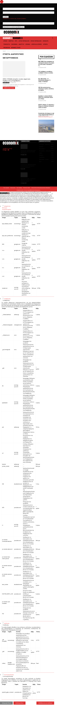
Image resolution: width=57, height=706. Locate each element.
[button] (52, 38)
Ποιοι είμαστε (6, 187)
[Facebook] (3, 150)
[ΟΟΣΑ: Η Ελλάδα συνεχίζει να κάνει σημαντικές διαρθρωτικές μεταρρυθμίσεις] (19, 69)
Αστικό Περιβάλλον (24, 41)
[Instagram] (4, 150)
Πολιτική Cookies (26, 187)
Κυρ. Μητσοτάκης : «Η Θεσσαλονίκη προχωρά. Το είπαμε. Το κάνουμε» (44, 80)
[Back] (3, 4)
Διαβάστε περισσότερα (9, 87)
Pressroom (6, 47)
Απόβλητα (45, 41)
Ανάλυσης (6, 623)
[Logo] (8, 38)
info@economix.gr (7, 148)
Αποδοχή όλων (19, 703)
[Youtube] (8, 150)
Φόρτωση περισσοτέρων (45, 117)
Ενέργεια (11, 41)
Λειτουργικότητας (9, 674)
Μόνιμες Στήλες (15, 47)
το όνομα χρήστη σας (8, 10)
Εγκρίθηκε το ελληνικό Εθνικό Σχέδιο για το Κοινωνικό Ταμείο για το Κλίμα (45, 97)
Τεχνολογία (6, 44)
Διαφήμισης (7, 298)
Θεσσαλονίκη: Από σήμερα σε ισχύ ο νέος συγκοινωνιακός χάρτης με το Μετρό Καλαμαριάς (46, 115)
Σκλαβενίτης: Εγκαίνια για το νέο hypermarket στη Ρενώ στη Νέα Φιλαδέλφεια (28, 152)
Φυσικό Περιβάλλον (36, 41)
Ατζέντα (45, 44)
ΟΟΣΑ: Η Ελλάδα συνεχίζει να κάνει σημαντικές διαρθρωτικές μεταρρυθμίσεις (16, 80)
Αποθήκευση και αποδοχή (45, 703)
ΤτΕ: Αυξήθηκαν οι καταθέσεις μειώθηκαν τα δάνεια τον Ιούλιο (45, 72)
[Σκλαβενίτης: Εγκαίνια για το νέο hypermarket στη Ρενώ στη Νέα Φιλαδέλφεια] (28, 146)
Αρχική (5, 41)
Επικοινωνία (12, 187)
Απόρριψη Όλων (6, 703)
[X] (7, 150)
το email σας (6, 25)
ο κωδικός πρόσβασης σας (10, 15)
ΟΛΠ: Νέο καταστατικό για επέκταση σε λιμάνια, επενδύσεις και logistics (46, 89)
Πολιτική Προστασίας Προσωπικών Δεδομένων (40, 187)
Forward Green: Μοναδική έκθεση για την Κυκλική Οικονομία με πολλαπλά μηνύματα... (28, 166)
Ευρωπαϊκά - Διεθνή (6, 82)
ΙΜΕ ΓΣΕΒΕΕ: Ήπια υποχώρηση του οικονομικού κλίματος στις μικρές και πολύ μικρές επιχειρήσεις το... (46, 63)
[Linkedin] (5, 150)
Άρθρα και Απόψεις (36, 44)
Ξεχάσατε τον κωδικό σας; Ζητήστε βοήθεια (14, 18)
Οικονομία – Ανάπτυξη (17, 44)
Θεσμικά (27, 44)
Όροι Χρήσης (19, 187)
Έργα (16, 41)
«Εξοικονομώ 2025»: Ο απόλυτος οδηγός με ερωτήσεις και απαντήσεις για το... (28, 180)
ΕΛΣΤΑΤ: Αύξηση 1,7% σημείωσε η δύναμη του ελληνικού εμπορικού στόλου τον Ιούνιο (46, 106)
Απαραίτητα (7, 206)
